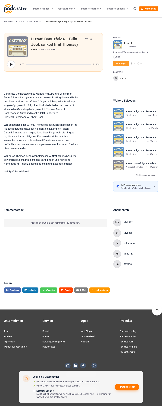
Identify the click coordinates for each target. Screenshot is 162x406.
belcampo (129, 243)
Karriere (8, 336)
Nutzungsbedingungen (53, 341)
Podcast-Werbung (128, 346)
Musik (117, 57)
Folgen (122, 63)
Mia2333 (129, 253)
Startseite (8, 21)
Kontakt (46, 331)
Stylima (128, 232)
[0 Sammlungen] (91, 39)
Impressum (9, 341)
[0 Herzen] (86, 39)
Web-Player (86, 331)
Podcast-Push (127, 341)
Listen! (34, 49)
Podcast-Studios (128, 336)
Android (85, 341)
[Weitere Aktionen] (97, 39)
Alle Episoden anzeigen (145, 175)
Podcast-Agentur (128, 352)
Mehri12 (128, 222)
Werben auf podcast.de (15, 346)
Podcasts (20, 21)
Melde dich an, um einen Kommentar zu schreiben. (55, 223)
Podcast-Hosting (128, 331)
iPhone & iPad (88, 336)
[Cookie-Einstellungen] (94, 365)
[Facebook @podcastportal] (83, 365)
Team (6, 331)
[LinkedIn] (75, 365)
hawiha (128, 263)
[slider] (58, 64)
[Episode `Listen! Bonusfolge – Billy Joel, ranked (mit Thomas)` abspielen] (11, 64)
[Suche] (134, 8)
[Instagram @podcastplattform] (67, 365)
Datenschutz (48, 346)
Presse (45, 336)
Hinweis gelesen (127, 387)
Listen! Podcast (34, 21)
